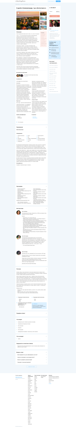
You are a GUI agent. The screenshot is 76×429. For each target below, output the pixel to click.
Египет (29, 391)
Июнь (35, 383)
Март (35, 379)
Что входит (43, 39)
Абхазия (29, 378)
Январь (35, 376)
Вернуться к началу (31, 366)
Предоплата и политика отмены (44, 43)
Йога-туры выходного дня (53, 91)
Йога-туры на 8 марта (53, 87)
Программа (43, 35)
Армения (29, 381)
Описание (42, 32)
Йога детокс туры (52, 79)
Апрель (35, 380)
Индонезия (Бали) (31, 395)
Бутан (29, 384)
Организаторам (51, 380)
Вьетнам (29, 387)
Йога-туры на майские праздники (53, 73)
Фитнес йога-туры (52, 69)
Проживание (43, 34)
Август (35, 386)
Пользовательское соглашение (54, 376)
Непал (29, 409)
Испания (29, 396)
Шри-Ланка (30, 418)
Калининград (17, 4)
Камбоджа (29, 398)
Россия (29, 377)
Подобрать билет (44, 38)
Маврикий (29, 403)
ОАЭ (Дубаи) (30, 410)
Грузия (29, 388)
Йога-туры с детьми (52, 81)
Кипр (29, 399)
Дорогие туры (51, 89)
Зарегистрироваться (51, 1)
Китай (29, 402)
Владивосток (30, 385)
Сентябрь (35, 387)
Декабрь (35, 391)
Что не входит (43, 41)
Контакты (50, 379)
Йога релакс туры (52, 83)
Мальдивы (29, 405)
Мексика (29, 406)
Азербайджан (30, 380)
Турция (29, 422)
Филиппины (30, 417)
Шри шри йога (35, 117)
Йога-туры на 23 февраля (53, 67)
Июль (35, 384)
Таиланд (29, 415)
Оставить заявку (54, 16)
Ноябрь (35, 390)
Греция (29, 421)
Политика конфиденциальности (54, 377)
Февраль (35, 377)
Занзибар (29, 392)
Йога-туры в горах (52, 85)
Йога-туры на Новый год (53, 65)
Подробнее (26, 76)
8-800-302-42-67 (18, 377)
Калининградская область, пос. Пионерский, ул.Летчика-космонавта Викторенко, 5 (29, 10)
